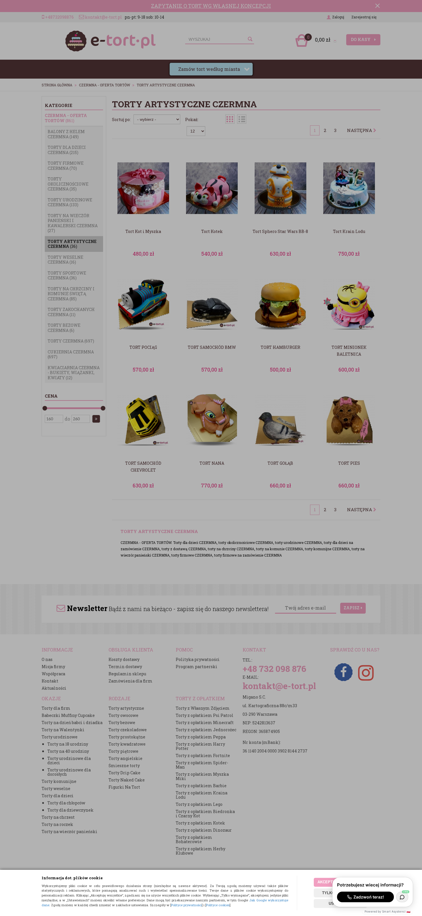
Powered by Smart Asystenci (388, 911)
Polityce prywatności (186, 905)
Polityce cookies (218, 905)
